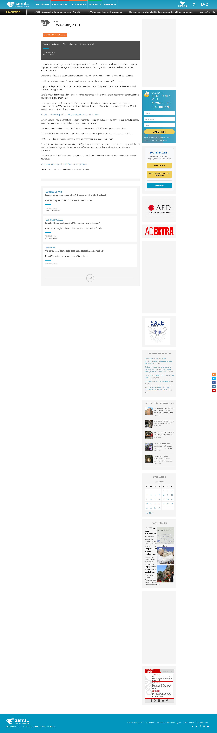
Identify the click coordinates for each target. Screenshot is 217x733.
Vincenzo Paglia (51, 238)
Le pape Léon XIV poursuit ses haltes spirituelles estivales (150, 572)
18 (147, 504)
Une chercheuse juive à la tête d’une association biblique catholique (134, 12)
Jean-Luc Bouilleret (52, 210)
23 (168, 504)
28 (159, 508)
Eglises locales (54, 220)
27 (155, 508)
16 (168, 499)
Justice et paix (54, 192)
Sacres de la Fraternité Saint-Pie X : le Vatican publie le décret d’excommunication (164, 410)
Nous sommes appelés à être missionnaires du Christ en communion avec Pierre (159, 361)
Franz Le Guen (48, 54)
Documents (95, 4)
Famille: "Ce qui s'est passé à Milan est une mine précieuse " (72, 223)
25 (147, 508)
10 (172, 495)
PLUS (90, 278)
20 (155, 504)
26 (151, 508)
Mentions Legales (174, 723)
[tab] (152, 671)
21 (159, 504)
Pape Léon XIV (42, 4)
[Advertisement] (90, 298)
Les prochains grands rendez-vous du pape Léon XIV (151, 554)
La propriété (149, 723)
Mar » (151, 513)
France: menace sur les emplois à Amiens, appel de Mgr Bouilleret (75, 195)
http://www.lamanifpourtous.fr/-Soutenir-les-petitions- (64, 164)
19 (151, 504)
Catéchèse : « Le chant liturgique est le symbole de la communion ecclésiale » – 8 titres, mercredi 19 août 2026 (159, 369)
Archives (51, 247)
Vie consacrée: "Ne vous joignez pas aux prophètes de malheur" (74, 251)
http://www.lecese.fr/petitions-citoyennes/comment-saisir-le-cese (70, 114)
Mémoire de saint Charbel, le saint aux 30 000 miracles (164, 433)
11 (147, 499)
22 (163, 504)
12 (151, 499)
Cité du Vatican (59, 4)
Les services (161, 723)
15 (163, 499)
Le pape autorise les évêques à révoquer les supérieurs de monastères (163, 458)
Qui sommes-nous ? (135, 723)
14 (159, 499)
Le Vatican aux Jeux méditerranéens (78, 12)
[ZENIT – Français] (20, 5)
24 (172, 504)
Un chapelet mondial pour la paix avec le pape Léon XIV (164, 422)
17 (172, 499)
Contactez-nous (202, 723)
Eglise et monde (78, 4)
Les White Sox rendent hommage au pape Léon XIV (29, 12)
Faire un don (110, 4)
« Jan (146, 513)
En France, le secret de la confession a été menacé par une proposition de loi (163, 446)
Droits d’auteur (188, 723)
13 (155, 499)
